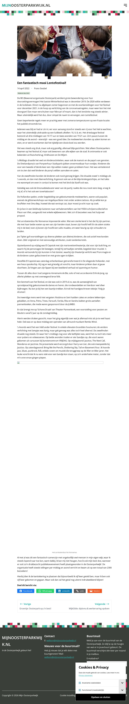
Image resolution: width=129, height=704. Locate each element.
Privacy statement (85, 675)
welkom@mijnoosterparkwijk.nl (61, 640)
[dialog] (100, 682)
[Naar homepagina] (26, 5)
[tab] (122, 683)
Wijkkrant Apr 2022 (23, 93)
